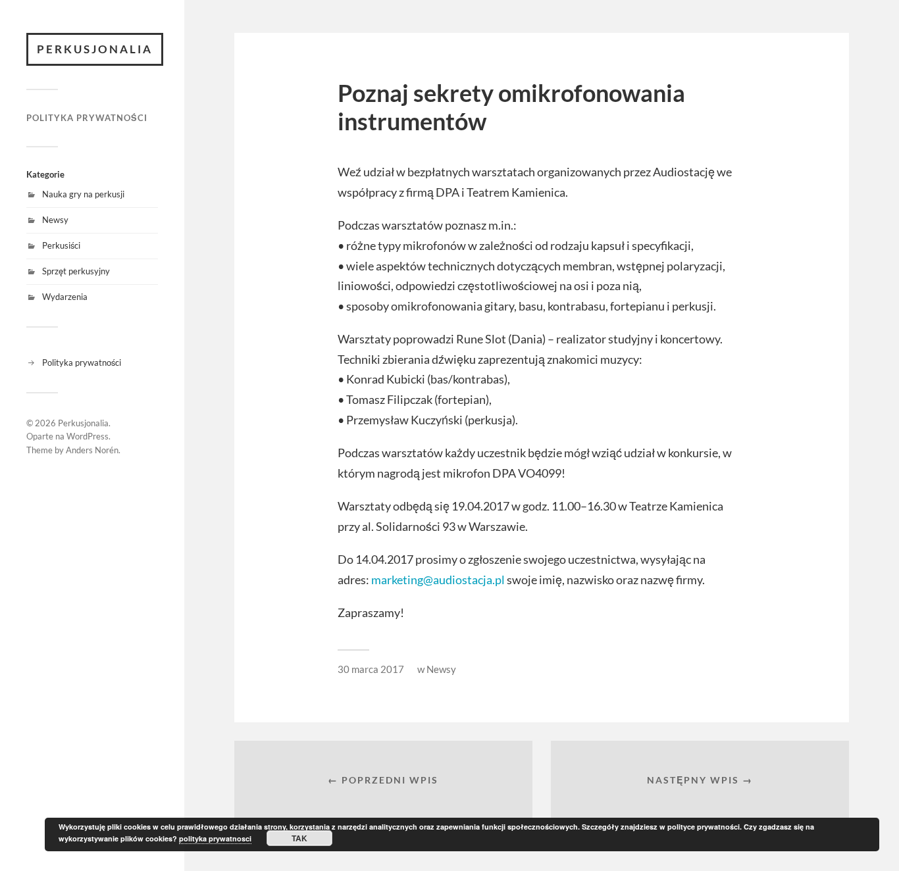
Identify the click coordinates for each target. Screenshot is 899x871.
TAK (299, 838)
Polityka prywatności (86, 117)
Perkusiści (61, 245)
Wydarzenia (65, 296)
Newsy (55, 219)
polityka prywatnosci (215, 838)
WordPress (87, 436)
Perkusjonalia (95, 49)
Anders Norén (92, 450)
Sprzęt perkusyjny (76, 271)
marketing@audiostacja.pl (438, 579)
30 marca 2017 (371, 669)
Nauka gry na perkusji (83, 194)
